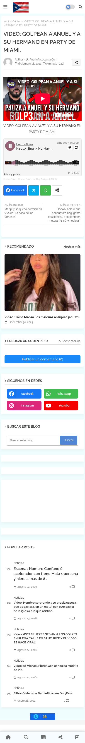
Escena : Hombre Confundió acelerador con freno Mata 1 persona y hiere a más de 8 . (46, 574)
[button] (80, 6)
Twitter (33, 190)
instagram (27, 405)
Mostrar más (71, 246)
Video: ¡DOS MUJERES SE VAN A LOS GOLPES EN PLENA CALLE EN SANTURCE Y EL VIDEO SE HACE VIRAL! (45, 638)
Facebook (18, 190)
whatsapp (64, 393)
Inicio (7, 21)
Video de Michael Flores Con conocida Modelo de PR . (46, 668)
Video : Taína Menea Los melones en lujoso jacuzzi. (42, 317)
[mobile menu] (5, 7)
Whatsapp (45, 190)
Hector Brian (9, 179)
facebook (27, 393)
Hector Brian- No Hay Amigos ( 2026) (37, 179)
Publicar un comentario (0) (42, 359)
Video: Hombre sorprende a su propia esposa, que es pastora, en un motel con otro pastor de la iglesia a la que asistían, (45, 606)
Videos (18, 21)
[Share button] (57, 190)
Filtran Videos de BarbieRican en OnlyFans (43, 693)
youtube (64, 405)
